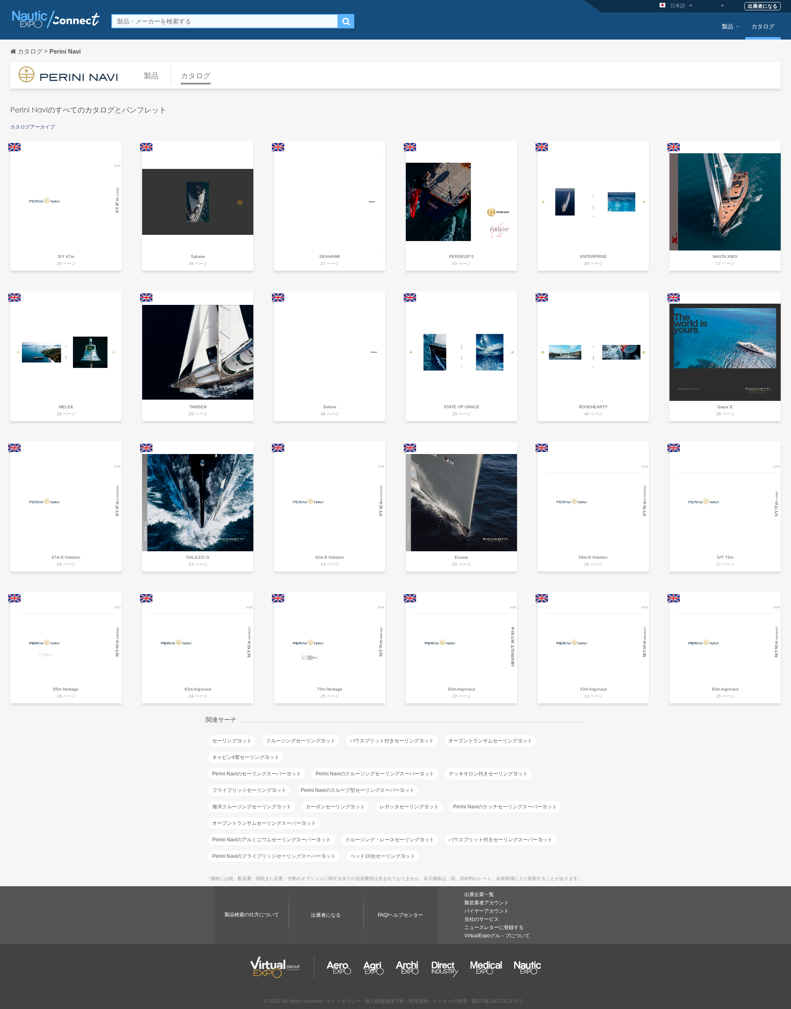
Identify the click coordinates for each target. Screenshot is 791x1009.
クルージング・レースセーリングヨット (389, 840)
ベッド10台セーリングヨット (382, 856)
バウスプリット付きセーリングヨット (392, 741)
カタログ (763, 26)
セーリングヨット (232, 741)
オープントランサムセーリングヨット (490, 741)
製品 (727, 26)
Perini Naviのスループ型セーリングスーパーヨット (357, 790)
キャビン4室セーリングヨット (245, 757)
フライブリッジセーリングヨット (249, 790)
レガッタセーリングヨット (409, 807)
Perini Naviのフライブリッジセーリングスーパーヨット (274, 856)
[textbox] (224, 21)
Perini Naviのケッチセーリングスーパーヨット (505, 807)
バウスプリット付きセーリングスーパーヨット (500, 840)
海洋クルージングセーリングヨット (251, 807)
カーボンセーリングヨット (335, 807)
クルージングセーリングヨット (300, 741)
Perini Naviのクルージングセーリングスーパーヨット (375, 774)
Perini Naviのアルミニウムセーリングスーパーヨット (271, 840)
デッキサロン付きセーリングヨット (488, 774)
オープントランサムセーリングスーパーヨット (264, 823)
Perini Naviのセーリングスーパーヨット (256, 774)
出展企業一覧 (479, 894)
